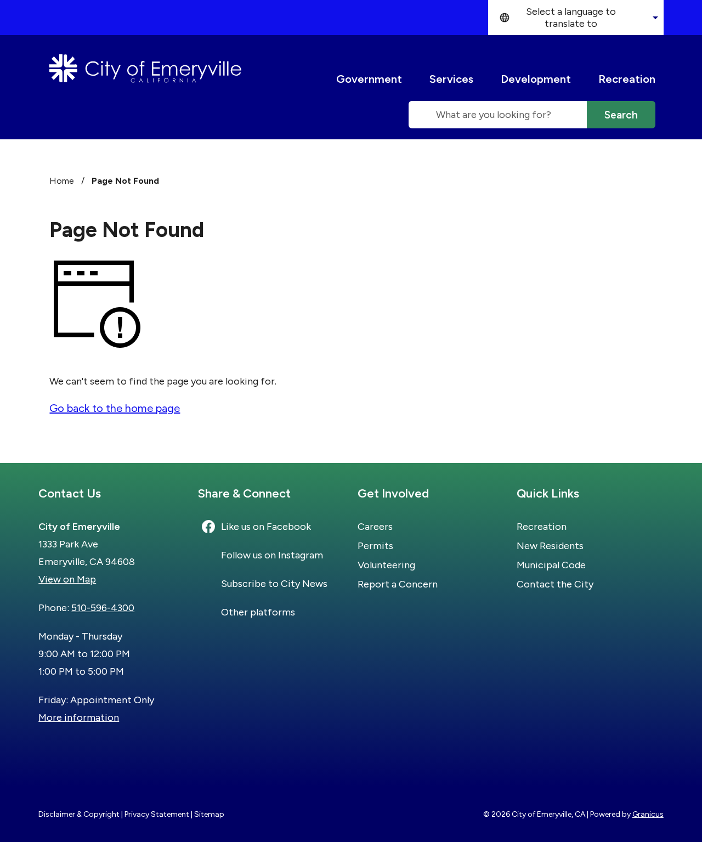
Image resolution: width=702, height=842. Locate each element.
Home (61, 181)
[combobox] (576, 17)
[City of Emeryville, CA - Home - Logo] (145, 68)
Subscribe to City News (274, 584)
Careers (375, 527)
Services (451, 79)
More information (78, 717)
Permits (375, 546)
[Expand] (413, 79)
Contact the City (555, 584)
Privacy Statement (156, 814)
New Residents (550, 546)
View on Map (67, 579)
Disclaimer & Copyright (79, 814)
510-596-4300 (102, 608)
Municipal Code (551, 565)
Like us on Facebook (266, 527)
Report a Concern (398, 584)
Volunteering (386, 565)
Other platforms (258, 612)
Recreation (626, 79)
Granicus (648, 814)
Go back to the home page (114, 408)
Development (536, 79)
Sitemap (209, 814)
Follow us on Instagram (272, 555)
